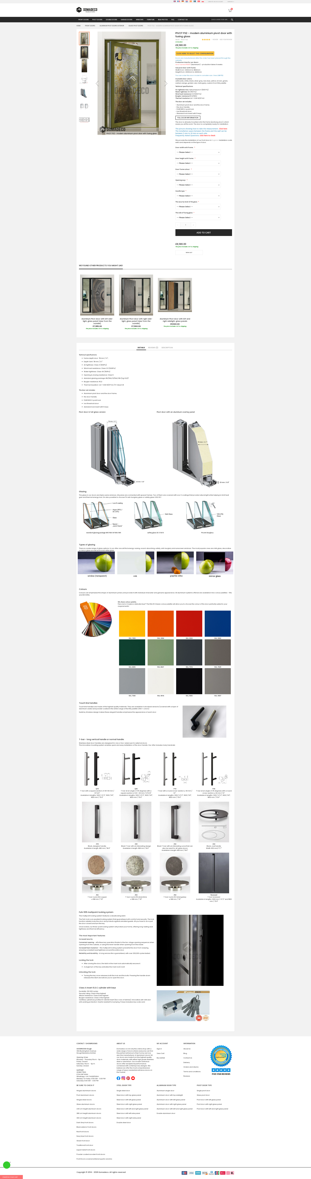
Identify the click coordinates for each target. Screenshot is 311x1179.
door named (182, 64)
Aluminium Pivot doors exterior (112, 26)
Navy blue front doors (85, 1136)
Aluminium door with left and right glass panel (175, 1109)
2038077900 (81, 1072)
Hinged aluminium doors (86, 1090)
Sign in (159, 1049)
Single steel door (123, 1090)
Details (141, 347)
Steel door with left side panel (128, 1113)
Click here (223, 129)
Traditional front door (85, 1145)
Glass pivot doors (136, 26)
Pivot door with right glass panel (209, 1104)
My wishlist (161, 1058)
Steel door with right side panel (129, 1118)
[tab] (141, 347)
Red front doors (83, 1131)
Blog (185, 1053)
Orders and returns (191, 1067)
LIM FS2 (220, 75)
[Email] (176, 260)
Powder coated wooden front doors (91, 1154)
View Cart (160, 1053)
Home (79, 26)
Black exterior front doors (86, 1127)
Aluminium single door (165, 1090)
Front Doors (90, 26)
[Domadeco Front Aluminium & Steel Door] (87, 10)
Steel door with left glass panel (129, 1100)
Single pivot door (203, 1090)
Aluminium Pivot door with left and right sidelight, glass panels (175, 320)
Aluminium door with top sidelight (170, 1095)
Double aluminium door (166, 1113)
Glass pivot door (203, 1095)
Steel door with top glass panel (129, 1095)
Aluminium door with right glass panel (171, 1104)
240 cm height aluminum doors (89, 1109)
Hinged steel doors (84, 1100)
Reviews (152, 347)
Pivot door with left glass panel (209, 1100)
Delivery (186, 1062)
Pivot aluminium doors (85, 1095)
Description (167, 347)
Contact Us (187, 1058)
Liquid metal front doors (86, 1150)
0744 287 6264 (82, 1074)
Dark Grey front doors (85, 1122)
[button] (97, 83)
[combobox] (222, 19)
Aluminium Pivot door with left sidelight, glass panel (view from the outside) (97, 321)
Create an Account (215, 2)
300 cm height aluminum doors (89, 1118)
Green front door (83, 1141)
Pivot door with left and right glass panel (212, 1109)
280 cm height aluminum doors (89, 1113)
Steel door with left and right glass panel (132, 1109)
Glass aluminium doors (86, 1104)
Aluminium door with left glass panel (171, 1100)
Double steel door (124, 1122)
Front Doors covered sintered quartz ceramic (94, 1159)
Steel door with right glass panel (129, 1104)
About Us (186, 1049)
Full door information (187, 117)
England (215, 140)
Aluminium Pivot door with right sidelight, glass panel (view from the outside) (136, 321)
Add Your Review (226, 40)
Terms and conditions (192, 1071)
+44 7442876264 (92, 1076)
